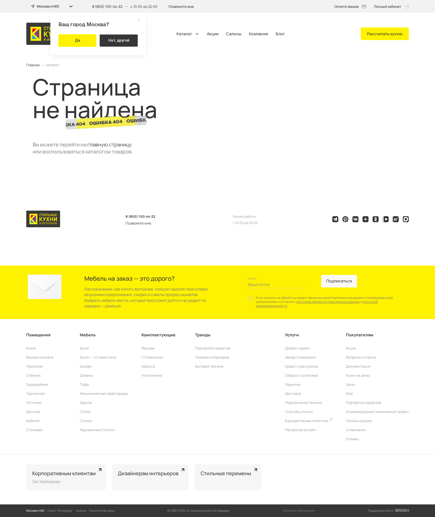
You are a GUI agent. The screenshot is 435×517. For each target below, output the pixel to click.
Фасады (147, 348)
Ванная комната (39, 357)
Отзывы (352, 438)
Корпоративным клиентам (307, 420)
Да (77, 40)
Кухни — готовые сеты (98, 357)
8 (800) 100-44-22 (107, 6)
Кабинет (33, 420)
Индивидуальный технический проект (377, 411)
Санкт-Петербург (60, 510)
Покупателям (359, 335)
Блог (280, 34)
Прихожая (34, 366)
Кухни (84, 348)
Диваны (86, 375)
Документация (358, 366)
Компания (258, 34)
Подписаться (339, 281)
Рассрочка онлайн (300, 429)
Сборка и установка (301, 375)
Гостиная (34, 402)
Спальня (33, 375)
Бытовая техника (209, 366)
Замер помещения (300, 357)
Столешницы (152, 357)
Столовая (34, 429)
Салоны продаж (359, 420)
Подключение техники (303, 402)
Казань (81, 510)
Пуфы (84, 384)
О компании (356, 429)
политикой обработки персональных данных (328, 302)
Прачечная (35, 393)
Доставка (293, 393)
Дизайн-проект (297, 348)
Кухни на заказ (358, 375)
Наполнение (151, 375)
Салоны (233, 34)
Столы (85, 411)
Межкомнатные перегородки (104, 393)
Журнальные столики (97, 429)
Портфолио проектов (212, 348)
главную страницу (109, 144)
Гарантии (292, 384)
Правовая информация (298, 510)
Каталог (184, 34)
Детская (33, 411)
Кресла (86, 402)
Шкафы (86, 366)
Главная (33, 65)
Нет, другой (118, 40)
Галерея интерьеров (212, 357)
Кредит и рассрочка (301, 366)
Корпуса (148, 366)
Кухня (30, 348)
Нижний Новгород (102, 510)
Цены (350, 384)
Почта (252, 278)
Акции (213, 34)
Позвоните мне (181, 6)
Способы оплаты (299, 411)
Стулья (86, 420)
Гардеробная (37, 384)
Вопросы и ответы (361, 357)
